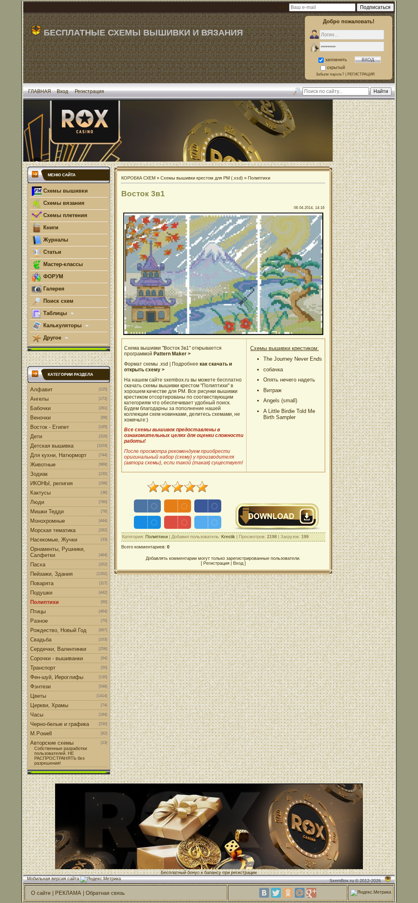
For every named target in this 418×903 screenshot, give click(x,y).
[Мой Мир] (300, 893)
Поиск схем (57, 301)
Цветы (38, 696)
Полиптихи (44, 602)
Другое (52, 338)
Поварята (41, 583)
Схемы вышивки (65, 191)
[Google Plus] (311, 893)
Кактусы (40, 493)
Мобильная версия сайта (53, 878)
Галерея (53, 289)
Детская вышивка (51, 446)
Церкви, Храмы (49, 705)
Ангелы (39, 399)
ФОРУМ (52, 276)
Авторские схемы (51, 743)
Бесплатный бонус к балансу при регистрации (209, 872)
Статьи (51, 252)
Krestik (228, 536)
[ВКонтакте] (264, 893)
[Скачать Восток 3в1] (277, 528)
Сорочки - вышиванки (56, 658)
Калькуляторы (62, 325)
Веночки (40, 418)
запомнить (336, 59)
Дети (36, 436)
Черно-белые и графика (59, 724)
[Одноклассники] (288, 893)
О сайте (41, 893)
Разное (39, 621)
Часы (36, 715)
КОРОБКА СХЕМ (138, 177)
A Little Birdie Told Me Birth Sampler (289, 414)
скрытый (336, 67)
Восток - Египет (49, 427)
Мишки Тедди (47, 511)
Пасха (37, 564)
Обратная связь (105, 893)
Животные (43, 464)
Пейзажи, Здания (51, 574)
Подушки (41, 593)
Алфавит (41, 389)
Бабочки (40, 408)
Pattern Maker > (172, 354)
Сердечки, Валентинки (58, 649)
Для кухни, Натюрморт (58, 455)
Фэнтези (40, 686)
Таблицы (55, 313)
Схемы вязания (63, 203)
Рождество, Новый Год (58, 630)
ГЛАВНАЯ (39, 91)
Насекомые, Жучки (53, 540)
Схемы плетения (64, 215)
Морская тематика (53, 530)
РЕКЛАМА (68, 893)
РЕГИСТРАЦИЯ (361, 74)
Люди (37, 502)
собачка (273, 369)
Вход (62, 91)
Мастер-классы (62, 264)
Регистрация (89, 91)
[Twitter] (276, 893)
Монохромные (47, 521)
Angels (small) (280, 400)
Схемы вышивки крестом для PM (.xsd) (201, 177)
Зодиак (39, 474)
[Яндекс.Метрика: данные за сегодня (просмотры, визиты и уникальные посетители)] (100, 879)
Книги (50, 227)
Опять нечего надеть (289, 380)
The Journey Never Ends (292, 359)
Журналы (55, 240)
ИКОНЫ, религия (51, 483)
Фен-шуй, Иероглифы (56, 677)
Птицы (38, 611)
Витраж (272, 390)
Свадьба (40, 640)
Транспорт (43, 668)
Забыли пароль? (330, 74)
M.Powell (41, 733)
